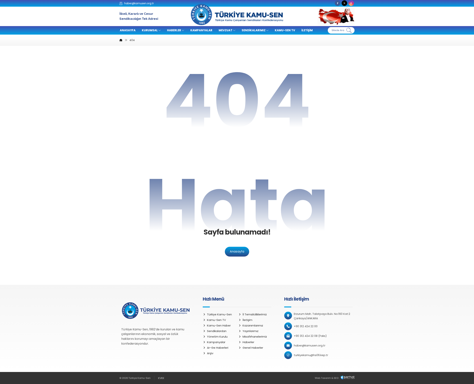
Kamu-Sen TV (216, 320)
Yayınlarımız (250, 331)
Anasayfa (237, 252)
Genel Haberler (253, 348)
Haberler (248, 342)
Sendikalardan (216, 331)
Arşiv (210, 353)
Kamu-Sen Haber (219, 325)
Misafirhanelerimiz (255, 336)
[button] (337, 3)
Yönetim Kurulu (217, 336)
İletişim (247, 320)
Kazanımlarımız (253, 325)
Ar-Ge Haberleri (217, 348)
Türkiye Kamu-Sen (219, 314)
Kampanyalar (216, 342)
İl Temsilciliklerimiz (255, 314)
